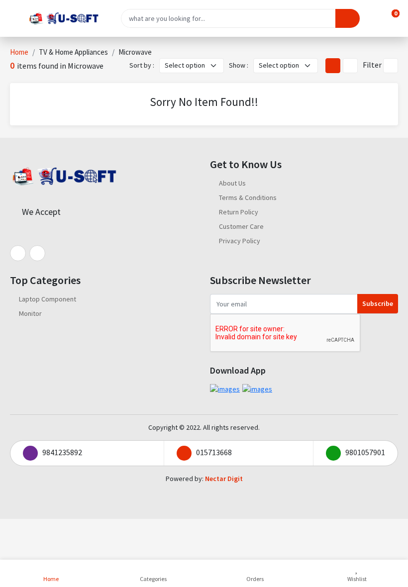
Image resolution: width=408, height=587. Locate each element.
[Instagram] (37, 253)
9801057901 (365, 452)
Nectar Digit (224, 478)
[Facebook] (18, 253)
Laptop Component (47, 298)
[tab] (332, 65)
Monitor (30, 313)
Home (19, 52)
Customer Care (241, 226)
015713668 (214, 452)
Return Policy (238, 211)
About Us (232, 183)
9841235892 (62, 452)
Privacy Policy (239, 240)
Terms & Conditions (248, 197)
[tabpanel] (204, 104)
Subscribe (377, 303)
